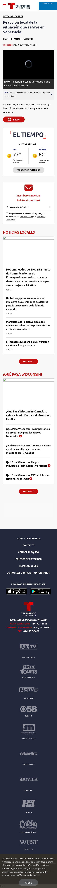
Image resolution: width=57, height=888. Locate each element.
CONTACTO (28, 545)
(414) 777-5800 (41, 627)
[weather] (9, 156)
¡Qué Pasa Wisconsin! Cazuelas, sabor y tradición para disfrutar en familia (28, 415)
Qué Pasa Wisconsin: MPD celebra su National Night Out (27, 477)
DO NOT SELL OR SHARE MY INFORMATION (28, 572)
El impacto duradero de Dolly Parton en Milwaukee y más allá (27, 343)
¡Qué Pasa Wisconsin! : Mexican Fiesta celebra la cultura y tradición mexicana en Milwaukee (28, 449)
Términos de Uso (26, 216)
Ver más (28, 361)
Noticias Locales (13, 16)
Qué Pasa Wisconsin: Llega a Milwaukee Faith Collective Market (27, 464)
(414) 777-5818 (39, 623)
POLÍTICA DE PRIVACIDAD (29, 559)
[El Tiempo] (28, 138)
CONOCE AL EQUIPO (28, 552)
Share (16, 119)
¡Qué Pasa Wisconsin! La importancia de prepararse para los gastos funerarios (28, 432)
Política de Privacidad (35, 872)
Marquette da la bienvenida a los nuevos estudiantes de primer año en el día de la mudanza (28, 325)
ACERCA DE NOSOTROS (28, 538)
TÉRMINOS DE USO (28, 566)
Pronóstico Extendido (28, 170)
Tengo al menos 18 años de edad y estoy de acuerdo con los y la (25, 216)
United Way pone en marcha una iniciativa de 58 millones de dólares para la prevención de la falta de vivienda (27, 303)
